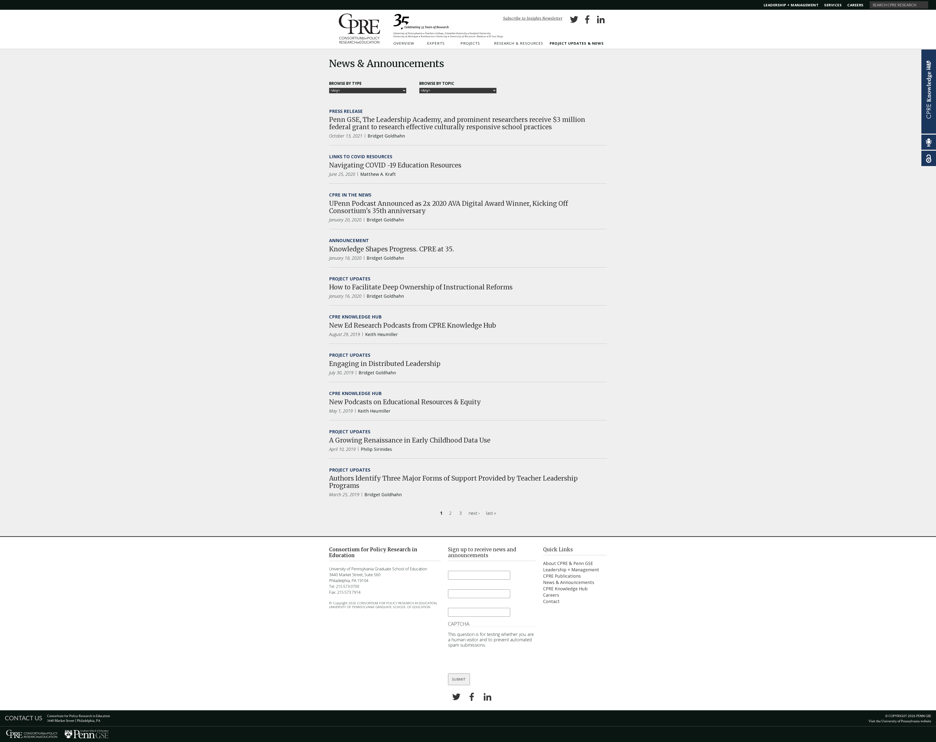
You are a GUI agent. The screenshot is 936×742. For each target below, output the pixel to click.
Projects (470, 43)
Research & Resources (518, 43)
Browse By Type (345, 83)
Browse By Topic (436, 83)
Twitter (574, 20)
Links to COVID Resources (360, 156)
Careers (855, 4)
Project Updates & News (577, 43)
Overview (403, 43)
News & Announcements (568, 582)
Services (833, 4)
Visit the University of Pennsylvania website (899, 721)
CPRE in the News (350, 195)
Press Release (346, 111)
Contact (551, 601)
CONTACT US (23, 718)
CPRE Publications (562, 576)
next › (476, 513)
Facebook (587, 20)
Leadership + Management (791, 4)
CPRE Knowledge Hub (355, 317)
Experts (436, 43)
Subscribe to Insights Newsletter (533, 18)
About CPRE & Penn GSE (568, 563)
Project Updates (349, 279)
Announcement (349, 240)
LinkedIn (601, 20)
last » (493, 513)
